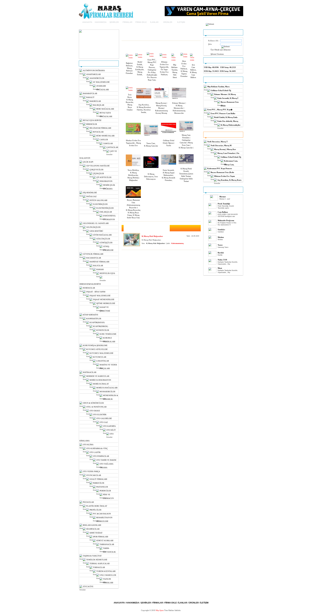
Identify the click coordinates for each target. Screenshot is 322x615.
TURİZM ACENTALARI (106, 571)
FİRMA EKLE (141, 22)
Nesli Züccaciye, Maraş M (221, 145)
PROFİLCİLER (95, 510)
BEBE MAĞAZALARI (105, 109)
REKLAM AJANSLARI (92, 525)
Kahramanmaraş (177, 243)
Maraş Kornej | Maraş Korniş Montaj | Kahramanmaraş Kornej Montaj (161, 108)
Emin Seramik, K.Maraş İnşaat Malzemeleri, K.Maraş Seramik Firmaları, (168, 175)
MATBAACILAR (89, 372)
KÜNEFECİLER (102, 330)
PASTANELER (102, 487)
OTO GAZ (104, 422)
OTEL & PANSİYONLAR (96, 407)
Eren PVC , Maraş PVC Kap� (219, 110)
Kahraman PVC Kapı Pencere (219, 168)
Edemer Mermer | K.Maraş (225, 94)
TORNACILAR (99, 567)
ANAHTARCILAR (93, 74)
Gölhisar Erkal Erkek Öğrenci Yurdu (168, 142)
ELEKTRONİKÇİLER (105, 208)
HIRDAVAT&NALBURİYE (90, 284)
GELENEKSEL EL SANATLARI (96, 223)
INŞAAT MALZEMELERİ (100, 296)
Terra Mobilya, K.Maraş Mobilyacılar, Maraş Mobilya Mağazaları (133, 175)
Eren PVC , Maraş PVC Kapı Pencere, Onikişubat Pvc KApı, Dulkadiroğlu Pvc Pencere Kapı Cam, (152, 70)
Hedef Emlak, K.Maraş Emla (225, 117)
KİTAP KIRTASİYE (90, 315)
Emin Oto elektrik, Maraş (227, 121)
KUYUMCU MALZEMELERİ (101, 353)
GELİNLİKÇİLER (93, 227)
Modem (221, 237)
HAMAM (100, 269)
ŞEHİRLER (114, 22)
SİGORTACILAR (92, 529)
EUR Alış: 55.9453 (211, 71)
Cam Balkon (223, 212)
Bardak (221, 253)
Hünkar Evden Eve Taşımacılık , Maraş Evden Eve (133, 142)
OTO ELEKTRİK (99, 415)
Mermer (222, 197)
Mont (220, 268)
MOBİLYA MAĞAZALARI (107, 388)
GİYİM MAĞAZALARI (102, 235)
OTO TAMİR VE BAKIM (106, 460)
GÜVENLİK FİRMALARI (93, 254)
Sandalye (221, 229)
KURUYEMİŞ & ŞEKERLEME (95, 345)
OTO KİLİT (111, 430)
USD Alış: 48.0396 (211, 67)
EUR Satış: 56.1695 (228, 71)
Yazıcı (220, 245)
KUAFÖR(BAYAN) (97, 322)
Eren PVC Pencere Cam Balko (223, 113)
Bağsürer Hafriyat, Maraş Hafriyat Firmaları (129, 68)
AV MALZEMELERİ (101, 82)
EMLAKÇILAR (106, 212)
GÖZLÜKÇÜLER (103, 239)
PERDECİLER (105, 491)
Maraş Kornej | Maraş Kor (225, 149)
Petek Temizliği (224, 204)
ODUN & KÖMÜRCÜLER (93, 403)
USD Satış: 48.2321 (228, 67)
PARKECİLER (98, 483)
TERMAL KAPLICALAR (100, 563)
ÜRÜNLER (167, 22)
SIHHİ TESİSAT (96, 533)
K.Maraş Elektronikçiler (230, 125)
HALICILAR (98, 266)
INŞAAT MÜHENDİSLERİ (103, 299)
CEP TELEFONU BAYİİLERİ (98, 166)
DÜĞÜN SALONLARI (98, 200)
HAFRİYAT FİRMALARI (99, 262)
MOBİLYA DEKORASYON (100, 380)
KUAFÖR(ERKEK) (100, 326)
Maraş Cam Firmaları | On (228, 153)
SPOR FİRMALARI (100, 537)
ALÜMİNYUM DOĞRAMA (94, 70)
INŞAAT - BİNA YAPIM (95, 292)
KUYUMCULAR (99, 357)
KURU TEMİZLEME (108, 334)
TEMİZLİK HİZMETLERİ (96, 560)
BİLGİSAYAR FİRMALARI (100, 128)
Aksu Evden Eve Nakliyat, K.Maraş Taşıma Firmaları (183, 68)
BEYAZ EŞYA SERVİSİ (92, 120)
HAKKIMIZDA (100, 22)
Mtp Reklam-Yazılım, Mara (218, 87)
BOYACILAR (98, 132)
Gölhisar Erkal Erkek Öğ (221, 90)
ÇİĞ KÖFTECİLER (103, 177)
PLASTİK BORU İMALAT (96, 506)
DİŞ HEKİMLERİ (90, 193)
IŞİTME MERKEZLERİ (105, 303)
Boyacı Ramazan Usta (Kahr (222, 172)
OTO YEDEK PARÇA (91, 471)
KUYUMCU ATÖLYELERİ (97, 349)
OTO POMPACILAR (101, 456)
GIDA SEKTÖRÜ (96, 231)
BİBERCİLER (91, 124)
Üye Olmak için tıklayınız (221, 50)
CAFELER (104, 140)
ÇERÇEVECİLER (96, 170)
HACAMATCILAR (93, 258)
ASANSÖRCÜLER (97, 78)
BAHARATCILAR (90, 93)
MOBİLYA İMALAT (101, 384)
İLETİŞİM (181, 22)
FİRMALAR (127, 22)
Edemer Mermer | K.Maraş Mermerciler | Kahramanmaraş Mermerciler (179, 108)
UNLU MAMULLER (108, 575)
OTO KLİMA (88, 445)
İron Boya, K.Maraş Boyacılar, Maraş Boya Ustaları (130, 102)
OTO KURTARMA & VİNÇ (97, 448)
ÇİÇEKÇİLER (98, 173)
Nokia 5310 (222, 260)
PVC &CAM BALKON (102, 514)
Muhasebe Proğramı (226, 220)
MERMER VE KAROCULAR (97, 376)
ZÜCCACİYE (88, 586)
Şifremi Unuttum (217, 54)
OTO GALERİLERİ (104, 418)
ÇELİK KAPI (88, 162)
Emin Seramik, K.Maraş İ (227, 98)
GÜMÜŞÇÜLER (106, 243)
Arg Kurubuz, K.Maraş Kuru (229, 180)
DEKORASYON (106, 181)
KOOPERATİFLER (93, 319)
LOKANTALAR (102, 361)
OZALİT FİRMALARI (98, 479)
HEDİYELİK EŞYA (107, 273)
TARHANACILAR (107, 544)
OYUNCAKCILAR (93, 475)
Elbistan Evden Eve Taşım (224, 176)
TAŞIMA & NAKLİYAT (92, 556)
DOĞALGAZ (91, 196)
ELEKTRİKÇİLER (100, 204)
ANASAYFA (87, 22)
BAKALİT (90, 97)
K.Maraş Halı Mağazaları (152, 236)
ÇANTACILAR (112, 147)
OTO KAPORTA (109, 426)
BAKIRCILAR (95, 101)
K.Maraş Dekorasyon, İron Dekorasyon (151, 176)
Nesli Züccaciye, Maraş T (217, 142)
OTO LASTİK (95, 452)
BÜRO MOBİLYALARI (105, 136)
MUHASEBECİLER (107, 392)
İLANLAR (154, 22)
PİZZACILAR (88, 502)
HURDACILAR (89, 288)
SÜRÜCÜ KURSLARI (104, 541)
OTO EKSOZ (95, 411)
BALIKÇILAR (98, 105)
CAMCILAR (108, 143)
